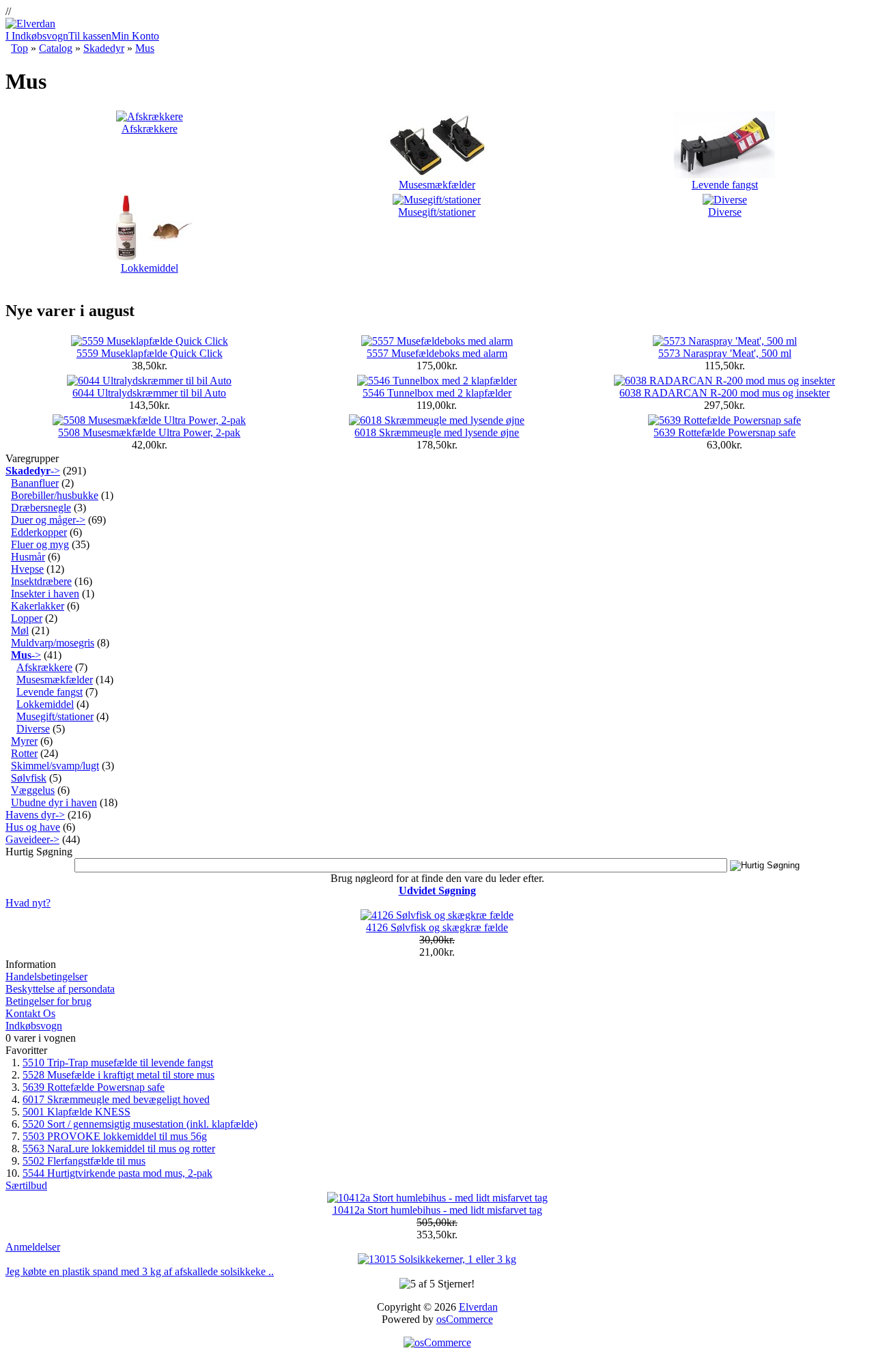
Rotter (24, 753)
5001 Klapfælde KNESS (76, 1111)
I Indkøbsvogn (36, 36)
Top (19, 48)
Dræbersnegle (41, 507)
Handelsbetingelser (46, 976)
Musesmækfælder (437, 184)
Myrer (24, 741)
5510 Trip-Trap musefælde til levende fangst (118, 1062)
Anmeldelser (32, 1247)
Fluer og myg (40, 544)
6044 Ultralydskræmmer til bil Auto (149, 393)
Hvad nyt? (28, 903)
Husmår (28, 556)
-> (32, 470)
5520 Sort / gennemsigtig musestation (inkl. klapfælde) (140, 1124)
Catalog (55, 48)
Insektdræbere (41, 581)
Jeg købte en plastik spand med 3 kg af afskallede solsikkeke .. (139, 1271)
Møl (20, 630)
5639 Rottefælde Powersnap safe (724, 432)
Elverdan (478, 1307)
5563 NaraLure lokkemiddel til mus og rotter (119, 1148)
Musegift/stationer (436, 212)
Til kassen (89, 36)
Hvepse (27, 569)
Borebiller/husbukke (54, 495)
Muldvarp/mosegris (52, 643)
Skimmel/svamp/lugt (55, 765)
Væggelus (33, 790)
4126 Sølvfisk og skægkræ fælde (437, 927)
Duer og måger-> (48, 520)
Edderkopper (39, 532)
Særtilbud (26, 1185)
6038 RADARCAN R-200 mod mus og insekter (724, 393)
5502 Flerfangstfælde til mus (84, 1161)
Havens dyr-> (35, 815)
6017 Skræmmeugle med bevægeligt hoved (116, 1099)
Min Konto (135, 36)
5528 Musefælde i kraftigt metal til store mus (118, 1075)
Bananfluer (35, 483)
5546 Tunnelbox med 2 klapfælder (437, 393)
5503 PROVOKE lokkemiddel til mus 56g (115, 1136)
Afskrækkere (150, 128)
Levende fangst (725, 184)
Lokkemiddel (149, 268)
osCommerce (464, 1319)
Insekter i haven (45, 593)
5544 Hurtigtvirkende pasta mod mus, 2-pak (117, 1173)
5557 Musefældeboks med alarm (437, 353)
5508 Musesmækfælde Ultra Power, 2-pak (149, 432)
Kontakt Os (30, 1013)
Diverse (725, 212)
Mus (144, 48)
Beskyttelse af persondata (60, 989)
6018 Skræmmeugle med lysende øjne (436, 432)
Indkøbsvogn (33, 1025)
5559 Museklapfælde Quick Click (149, 353)
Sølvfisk (28, 778)
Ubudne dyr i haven (54, 802)
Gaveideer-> (32, 839)
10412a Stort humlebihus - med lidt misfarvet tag (437, 1210)
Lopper (26, 618)
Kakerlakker (37, 606)
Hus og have (32, 827)
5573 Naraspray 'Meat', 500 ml (724, 353)
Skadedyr (103, 48)
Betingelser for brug (48, 1001)
